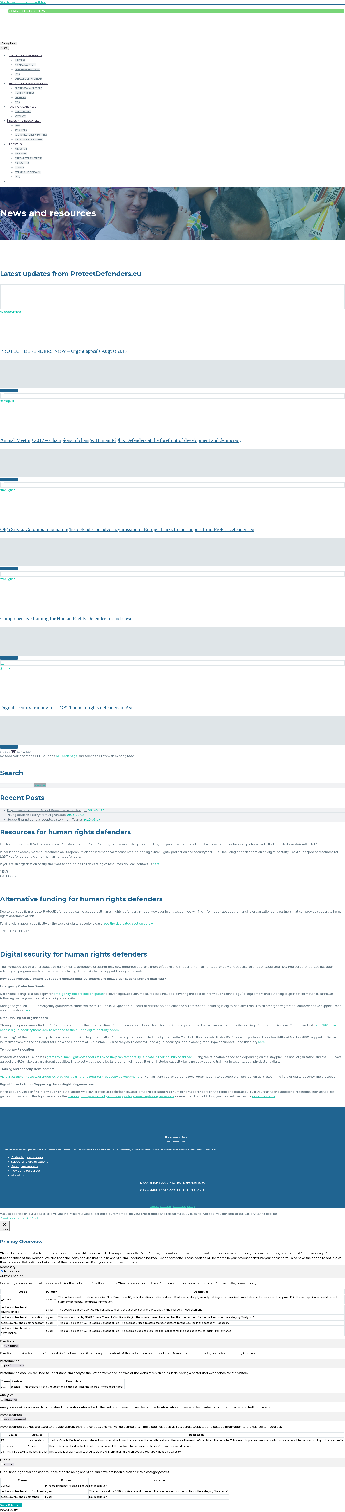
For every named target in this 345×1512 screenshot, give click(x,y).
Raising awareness (24, 1166)
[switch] (2, 1346)
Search (40, 785)
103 (7, 751)
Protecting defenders (27, 1157)
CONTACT (19, 167)
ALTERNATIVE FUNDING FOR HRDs (31, 134)
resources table (263, 1096)
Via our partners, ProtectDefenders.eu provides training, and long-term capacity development (69, 1076)
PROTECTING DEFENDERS (25, 55)
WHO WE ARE (21, 148)
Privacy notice (160, 1206)
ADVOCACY (20, 116)
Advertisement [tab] (11, 1414)
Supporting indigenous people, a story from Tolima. (45, 819)
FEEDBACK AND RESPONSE (28, 172)
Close (4, 48)
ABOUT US (15, 144)
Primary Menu (8, 43)
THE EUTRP (20, 97)
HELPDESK (20, 60)
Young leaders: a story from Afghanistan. (36, 815)
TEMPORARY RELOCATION (27, 69)
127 (28, 751)
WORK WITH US (22, 162)
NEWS (17, 125)
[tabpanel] (172, 1308)
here (156, 864)
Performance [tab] (9, 1361)
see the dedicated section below (128, 923)
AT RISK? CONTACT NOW (26, 11)
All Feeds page (67, 756)
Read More (9, 390)
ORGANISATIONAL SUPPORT (28, 88)
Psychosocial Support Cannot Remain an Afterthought (47, 810)
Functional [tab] (7, 1341)
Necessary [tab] (7, 1267)
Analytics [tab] (6, 1395)
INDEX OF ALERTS (23, 111)
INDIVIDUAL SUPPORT (25, 64)
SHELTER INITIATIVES (24, 92)
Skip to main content (15, 2)
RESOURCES (21, 130)
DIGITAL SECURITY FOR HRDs (29, 139)
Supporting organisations (29, 1161)
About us (17, 1175)
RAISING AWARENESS (22, 106)
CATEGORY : (9, 876)
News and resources (26, 1170)
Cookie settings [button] (12, 1218)
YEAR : (4, 871)
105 (19, 751)
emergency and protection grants (79, 994)
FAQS (17, 74)
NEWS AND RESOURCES (24, 120)
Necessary (12, 1271)
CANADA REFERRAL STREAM (28, 78)
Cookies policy (184, 1206)
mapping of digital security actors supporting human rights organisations (121, 1096)
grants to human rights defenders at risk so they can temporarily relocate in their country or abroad (119, 1057)
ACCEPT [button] (32, 1218)
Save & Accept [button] (11, 1505)
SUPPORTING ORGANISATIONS (28, 83)
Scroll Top (38, 2)
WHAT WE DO (21, 153)
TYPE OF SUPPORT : (14, 931)
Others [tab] (5, 1460)
